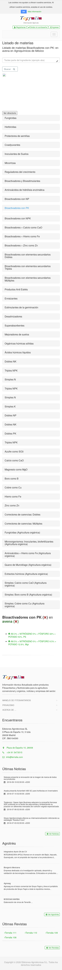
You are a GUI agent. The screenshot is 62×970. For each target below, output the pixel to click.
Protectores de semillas (17, 136)
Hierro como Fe (13, 496)
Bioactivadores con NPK (18, 218)
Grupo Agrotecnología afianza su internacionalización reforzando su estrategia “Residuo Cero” (31, 819)
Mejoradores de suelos (17, 334)
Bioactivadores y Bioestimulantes (22, 181)
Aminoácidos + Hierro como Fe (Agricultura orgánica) (28, 554)
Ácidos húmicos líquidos (18, 352)
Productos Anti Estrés (16, 289)
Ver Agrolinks (53, 914)
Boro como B (12, 478)
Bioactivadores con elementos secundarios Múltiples (28, 279)
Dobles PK (10, 433)
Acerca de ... (9, 709)
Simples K (10, 406)
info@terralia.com (14, 757)
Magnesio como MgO (16, 469)
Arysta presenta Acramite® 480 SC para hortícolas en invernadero (31, 790)
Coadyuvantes (12, 145)
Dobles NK (10, 361)
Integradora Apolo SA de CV (15, 851)
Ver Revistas (54, 947)
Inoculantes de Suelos (16, 154)
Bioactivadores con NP (17, 199)
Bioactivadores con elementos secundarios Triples (28, 267)
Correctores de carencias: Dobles (22, 514)
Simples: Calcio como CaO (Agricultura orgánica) (25, 584)
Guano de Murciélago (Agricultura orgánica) (28, 565)
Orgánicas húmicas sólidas (19, 343)
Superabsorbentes (14, 325)
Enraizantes (11, 298)
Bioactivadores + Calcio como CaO (23, 227)
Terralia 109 (52, 932)
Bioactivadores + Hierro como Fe (22, 236)
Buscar (7, 69)
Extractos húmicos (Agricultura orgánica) (26, 574)
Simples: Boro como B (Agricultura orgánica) (28, 594)
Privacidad (8, 705)
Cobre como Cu (13, 487)
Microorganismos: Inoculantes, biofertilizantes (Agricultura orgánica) (29, 543)
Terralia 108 (10, 937)
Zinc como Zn (12, 505)
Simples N (10, 379)
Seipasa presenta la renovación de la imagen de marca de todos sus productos (30, 778)
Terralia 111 (10, 932)
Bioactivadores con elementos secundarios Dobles (28, 256)
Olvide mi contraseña (38, 27)
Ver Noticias (54, 833)
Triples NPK (11, 370)
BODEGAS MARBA (12, 899)
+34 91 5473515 (14, 752)
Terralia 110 (31, 932)
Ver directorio (9, 113)
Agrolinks (9, 843)
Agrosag (7, 883)
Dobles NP (10, 415)
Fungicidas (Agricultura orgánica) (22, 532)
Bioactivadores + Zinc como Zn (21, 245)
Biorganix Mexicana (12, 867)
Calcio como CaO (14, 460)
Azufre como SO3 (14, 451)
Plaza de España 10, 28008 (19, 747)
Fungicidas (10, 118)
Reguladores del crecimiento (20, 172)
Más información (34, 11)
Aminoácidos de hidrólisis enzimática (24, 190)
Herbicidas (10, 127)
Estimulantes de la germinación (21, 307)
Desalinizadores (13, 316)
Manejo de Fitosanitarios (16, 700)
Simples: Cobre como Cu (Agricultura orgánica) (24, 605)
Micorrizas (10, 163)
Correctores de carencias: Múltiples (23, 523)
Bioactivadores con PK (17, 208)
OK (23, 11)
